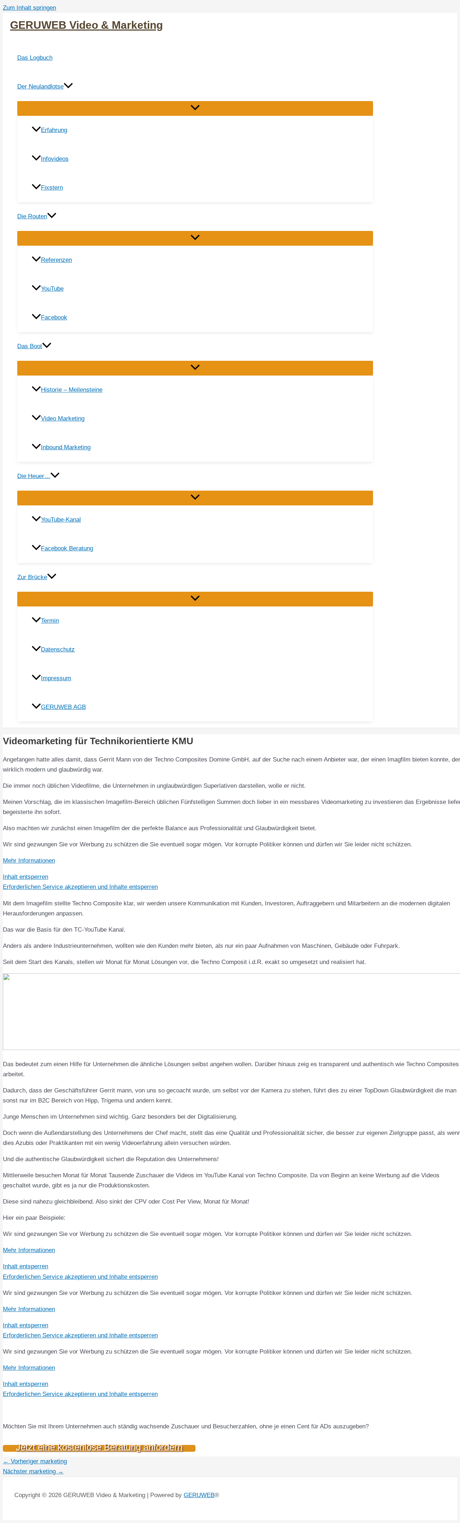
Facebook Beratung (67, 548)
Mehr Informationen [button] (29, 860)
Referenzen (56, 259)
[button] (68, 86)
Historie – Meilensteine (71, 389)
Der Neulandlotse (40, 86)
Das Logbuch (34, 57)
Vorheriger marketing (35, 1461)
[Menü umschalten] (195, 108)
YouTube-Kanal (61, 519)
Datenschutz (58, 649)
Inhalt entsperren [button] (25, 876)
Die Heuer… (33, 476)
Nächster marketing (33, 1471)
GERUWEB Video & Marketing (86, 25)
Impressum (56, 678)
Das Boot (29, 346)
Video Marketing (62, 418)
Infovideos (55, 158)
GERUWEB (199, 1495)
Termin (50, 620)
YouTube (52, 288)
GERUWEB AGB (63, 707)
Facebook (54, 317)
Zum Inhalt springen (29, 7)
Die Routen (32, 216)
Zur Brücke (32, 577)
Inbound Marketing (66, 447)
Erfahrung (54, 130)
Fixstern (52, 187)
